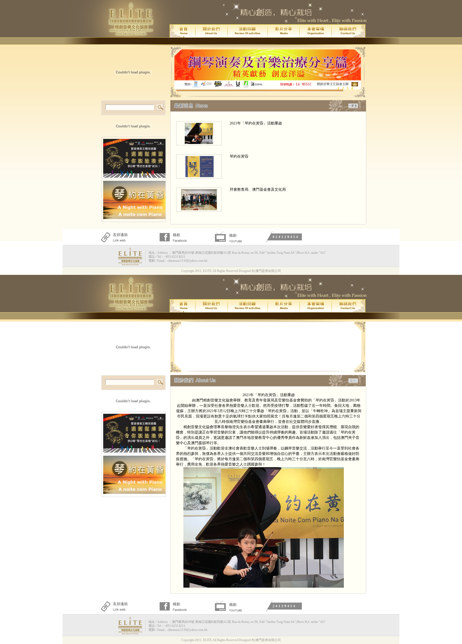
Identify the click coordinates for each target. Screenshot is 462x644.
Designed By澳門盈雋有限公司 (260, 271)
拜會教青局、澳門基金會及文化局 (258, 190)
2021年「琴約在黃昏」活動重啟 (256, 123)
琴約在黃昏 (239, 156)
